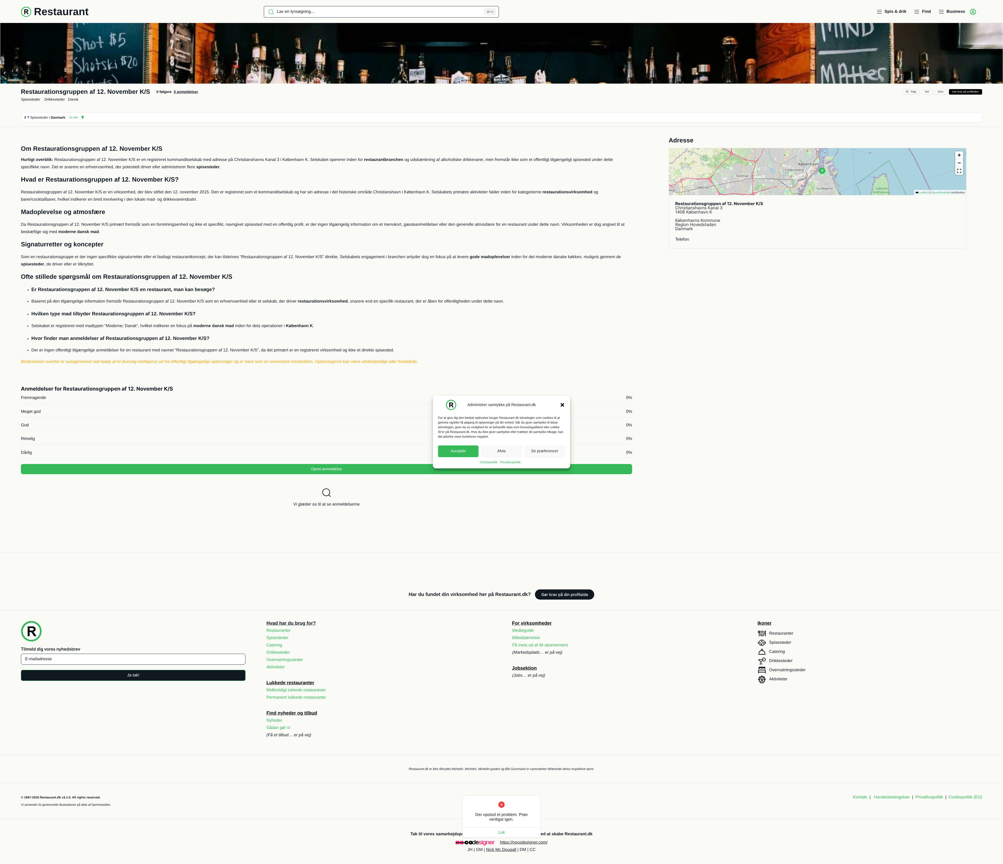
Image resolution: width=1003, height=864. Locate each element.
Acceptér (458, 451)
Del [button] (927, 91)
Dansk (73, 99)
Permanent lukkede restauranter (296, 697)
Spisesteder (30, 99)
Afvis (501, 451)
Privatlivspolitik (510, 462)
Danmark (58, 117)
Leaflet (922, 192)
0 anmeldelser (186, 92)
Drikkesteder (54, 99)
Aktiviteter (275, 667)
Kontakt (860, 797)
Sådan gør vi (278, 728)
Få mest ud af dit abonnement (540, 645)
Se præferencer (544, 451)
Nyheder (274, 720)
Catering (274, 645)
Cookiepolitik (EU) (965, 797)
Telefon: (682, 239)
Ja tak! (133, 675)
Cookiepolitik (489, 462)
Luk (501, 832)
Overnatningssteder (284, 660)
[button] (562, 404)
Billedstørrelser (526, 638)
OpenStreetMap (941, 192)
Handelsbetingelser (892, 797)
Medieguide (523, 630)
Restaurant (61, 12)
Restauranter (278, 630)
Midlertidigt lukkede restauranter (296, 690)
